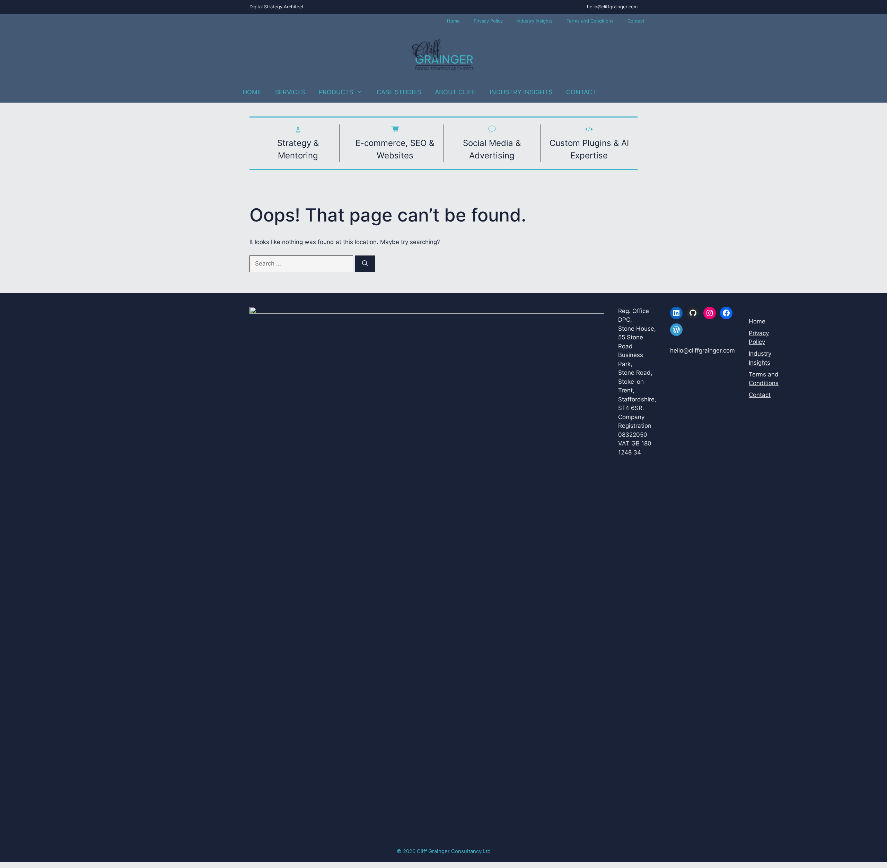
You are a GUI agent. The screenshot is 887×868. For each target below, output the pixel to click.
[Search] (365, 263)
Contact (635, 21)
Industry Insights (535, 21)
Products (336, 92)
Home (453, 21)
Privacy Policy (488, 21)
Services (290, 92)
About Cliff (455, 92)
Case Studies (399, 92)
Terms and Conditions (590, 21)
